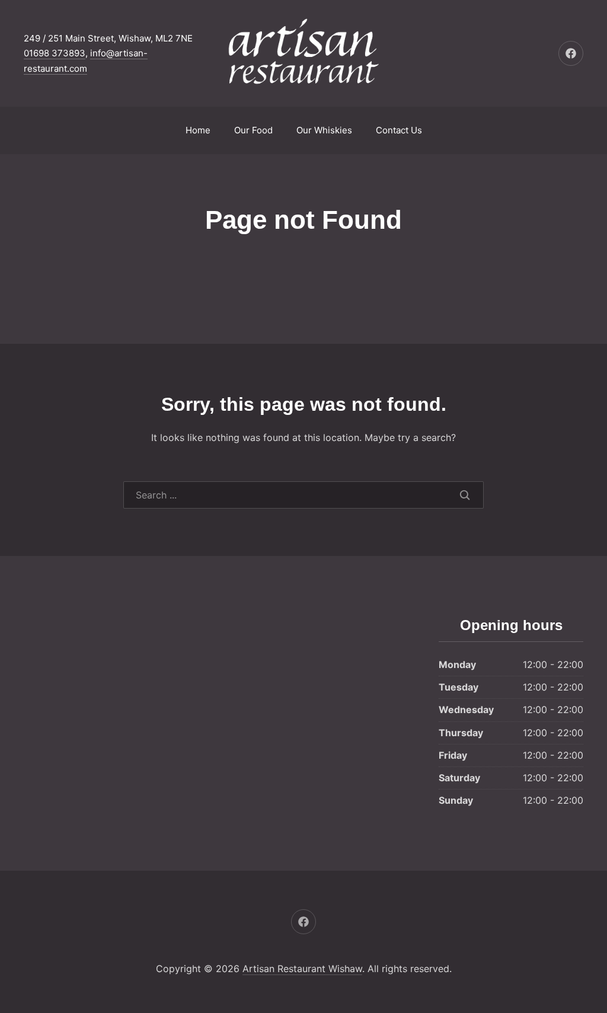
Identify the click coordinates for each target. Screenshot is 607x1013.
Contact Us (399, 130)
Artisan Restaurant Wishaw (302, 968)
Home (198, 130)
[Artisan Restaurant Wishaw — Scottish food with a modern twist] (303, 53)
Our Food (253, 130)
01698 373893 (54, 53)
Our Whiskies (324, 130)
